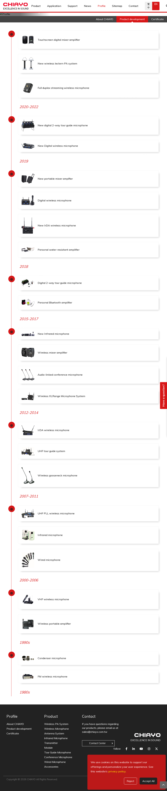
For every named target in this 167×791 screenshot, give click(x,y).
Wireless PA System (56, 724)
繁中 (148, 6)
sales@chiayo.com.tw (94, 731)
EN (155, 4)
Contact (133, 6)
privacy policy (117, 771)
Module (48, 747)
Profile (102, 6)
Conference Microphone (58, 757)
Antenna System (54, 733)
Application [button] (54, 6)
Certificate (13, 733)
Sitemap (117, 6)
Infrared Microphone (56, 738)
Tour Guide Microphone (57, 752)
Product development (19, 728)
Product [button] (36, 6)
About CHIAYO (15, 724)
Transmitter (51, 743)
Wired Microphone (55, 762)
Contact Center (97, 743)
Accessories (51, 766)
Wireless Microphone (56, 728)
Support (72, 6)
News (87, 6)
